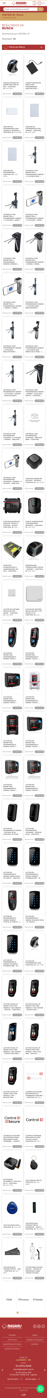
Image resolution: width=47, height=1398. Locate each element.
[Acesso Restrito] (34, 3)
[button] (17, 1312)
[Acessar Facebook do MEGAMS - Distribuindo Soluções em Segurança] (35, 1326)
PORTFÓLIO (12, 1340)
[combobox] (23, 9)
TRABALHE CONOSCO (34, 1340)
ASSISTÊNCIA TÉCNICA (12, 1344)
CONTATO (34, 1344)
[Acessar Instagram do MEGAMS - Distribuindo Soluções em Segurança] (39, 1326)
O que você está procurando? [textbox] (17, 9)
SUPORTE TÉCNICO (12, 1349)
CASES (35, 1335)
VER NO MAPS (13, 1379)
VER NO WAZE (31, 1379)
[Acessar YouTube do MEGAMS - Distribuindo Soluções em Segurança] (43, 1326)
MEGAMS (12, 1335)
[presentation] (2, 1370)
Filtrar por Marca (16, 47)
